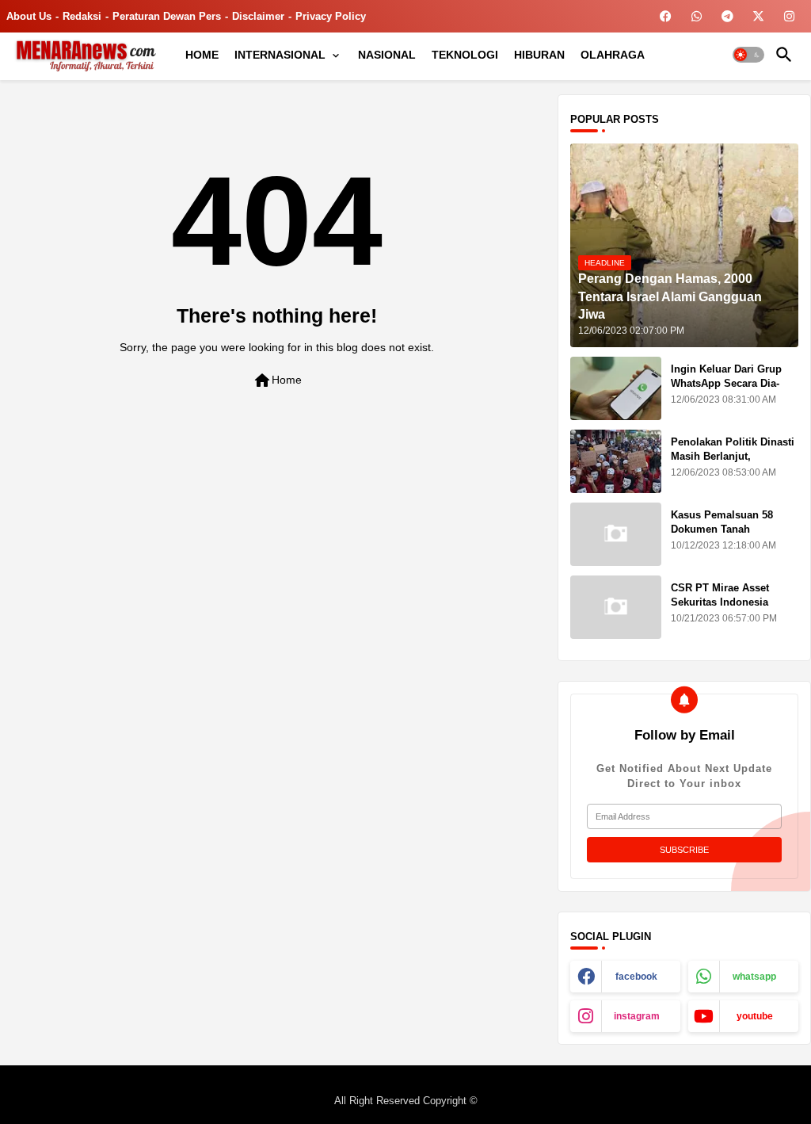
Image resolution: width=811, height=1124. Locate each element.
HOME (202, 54)
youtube (755, 1016)
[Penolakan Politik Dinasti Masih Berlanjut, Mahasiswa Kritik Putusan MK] (615, 461)
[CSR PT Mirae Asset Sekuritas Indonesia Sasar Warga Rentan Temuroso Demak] (615, 607)
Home (277, 380)
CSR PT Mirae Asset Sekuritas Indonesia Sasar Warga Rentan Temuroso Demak (720, 609)
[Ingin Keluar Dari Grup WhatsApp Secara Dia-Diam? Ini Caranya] (615, 388)
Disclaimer (258, 16)
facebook (636, 976)
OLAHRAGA (613, 54)
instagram (637, 1016)
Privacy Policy (330, 16)
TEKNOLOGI (465, 54)
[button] (748, 55)
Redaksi (82, 16)
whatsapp (754, 976)
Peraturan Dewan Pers (166, 16)
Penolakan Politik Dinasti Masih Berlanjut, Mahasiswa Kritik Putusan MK (734, 463)
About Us (28, 16)
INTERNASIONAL (280, 54)
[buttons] (666, 16)
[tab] (202, 54)
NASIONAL (387, 54)
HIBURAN (539, 54)
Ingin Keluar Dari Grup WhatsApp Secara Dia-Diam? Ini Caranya (726, 383)
